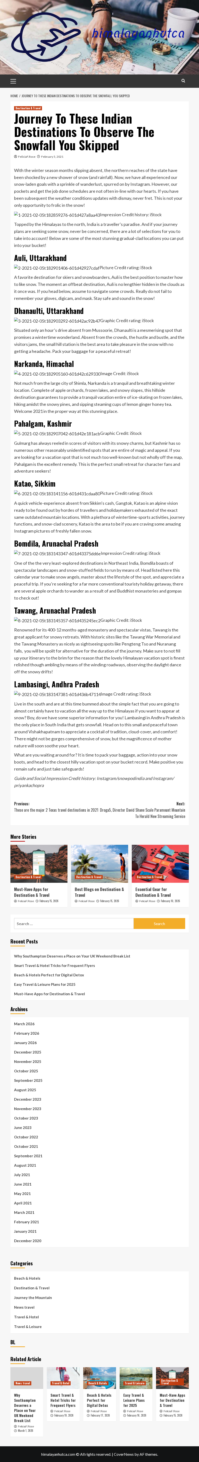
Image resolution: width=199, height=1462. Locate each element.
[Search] (183, 80)
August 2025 (25, 1090)
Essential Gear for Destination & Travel (153, 892)
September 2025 (28, 1080)
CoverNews (124, 1454)
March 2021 (24, 1212)
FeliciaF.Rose (26, 156)
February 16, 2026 (136, 1415)
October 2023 (26, 1118)
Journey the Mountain (33, 1297)
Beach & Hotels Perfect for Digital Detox (49, 975)
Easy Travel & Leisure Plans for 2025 (44, 984)
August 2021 (25, 1165)
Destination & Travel (28, 108)
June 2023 (23, 1127)
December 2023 (27, 1099)
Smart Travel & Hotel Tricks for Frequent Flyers (54, 965)
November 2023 (27, 1108)
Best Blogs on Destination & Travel (99, 892)
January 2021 (25, 1231)
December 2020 (27, 1241)
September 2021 (28, 1156)
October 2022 (26, 1137)
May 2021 (22, 1193)
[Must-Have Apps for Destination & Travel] (38, 864)
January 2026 (25, 1042)
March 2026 (24, 1024)
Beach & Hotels (27, 1278)
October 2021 (26, 1146)
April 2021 (23, 1203)
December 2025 (27, 1052)
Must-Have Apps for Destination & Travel (32, 892)
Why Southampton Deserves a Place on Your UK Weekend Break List (72, 956)
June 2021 (23, 1184)
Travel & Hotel (26, 1317)
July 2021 (22, 1175)
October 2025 (26, 1071)
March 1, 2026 (25, 1430)
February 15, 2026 (49, 901)
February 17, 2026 (100, 1415)
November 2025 (27, 1061)
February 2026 (26, 1033)
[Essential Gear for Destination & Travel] (160, 864)
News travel (24, 1307)
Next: (142, 810)
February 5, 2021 (52, 156)
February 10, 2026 (170, 901)
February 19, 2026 (64, 1415)
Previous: (56, 807)
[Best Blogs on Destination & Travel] (99, 864)
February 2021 (26, 1222)
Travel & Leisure (28, 1326)
